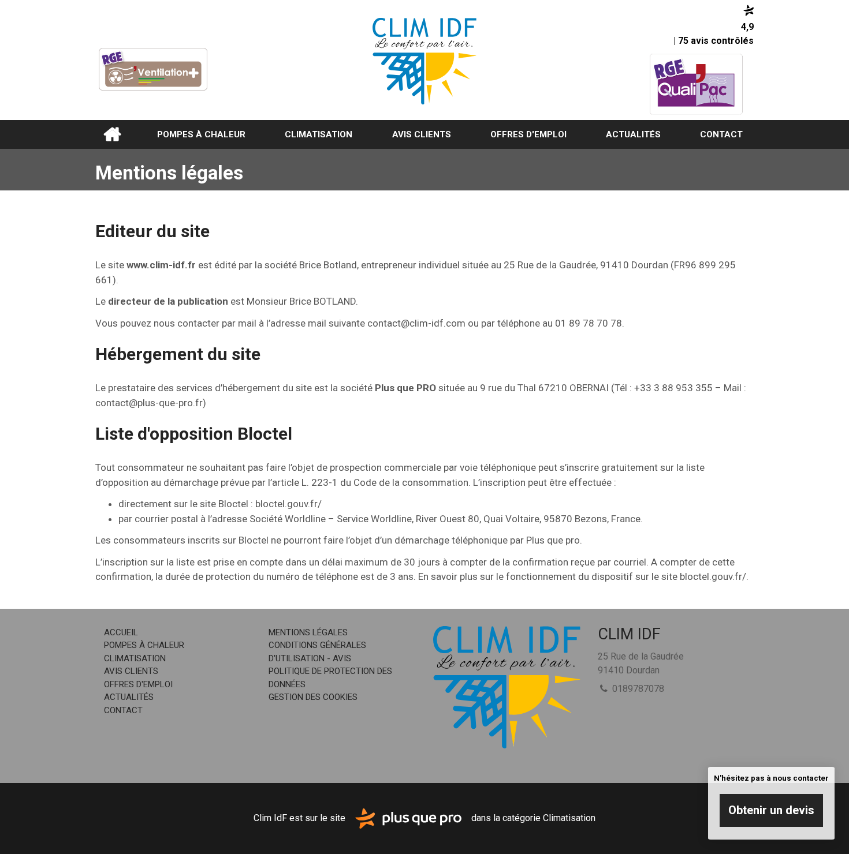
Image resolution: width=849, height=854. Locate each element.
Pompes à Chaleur (201, 134)
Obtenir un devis (771, 810)
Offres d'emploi (528, 134)
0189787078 (637, 688)
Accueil (112, 134)
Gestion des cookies (313, 697)
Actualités (633, 134)
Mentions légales (308, 632)
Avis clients (421, 134)
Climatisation (318, 134)
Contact (721, 134)
